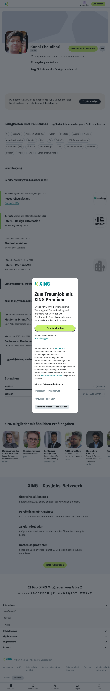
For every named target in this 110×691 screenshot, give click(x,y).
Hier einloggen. (41, 338)
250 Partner (60, 348)
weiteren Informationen (51, 376)
